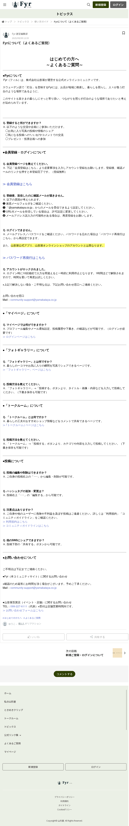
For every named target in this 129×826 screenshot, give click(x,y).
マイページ (10, 751)
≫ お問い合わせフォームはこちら (23, 610)
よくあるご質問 (32, 618)
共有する (99, 637)
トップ (8, 21)
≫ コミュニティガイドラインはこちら (26, 525)
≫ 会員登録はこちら (17, 184)
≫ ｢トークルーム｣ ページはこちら (23, 425)
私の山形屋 (10, 701)
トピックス (23, 21)
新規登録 (100, 5)
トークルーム (11, 718)
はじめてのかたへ (13, 618)
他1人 (21, 623)
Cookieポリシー (64, 809)
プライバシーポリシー (64, 796)
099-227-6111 (18, 606)
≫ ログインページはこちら (19, 336)
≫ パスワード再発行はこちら (24, 257)
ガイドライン (64, 805)
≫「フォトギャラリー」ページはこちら (27, 369)
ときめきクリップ (13, 710)
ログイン (118, 5)
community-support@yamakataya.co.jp (33, 300)
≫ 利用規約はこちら (15, 521)
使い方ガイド (41, 21)
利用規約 (64, 801)
